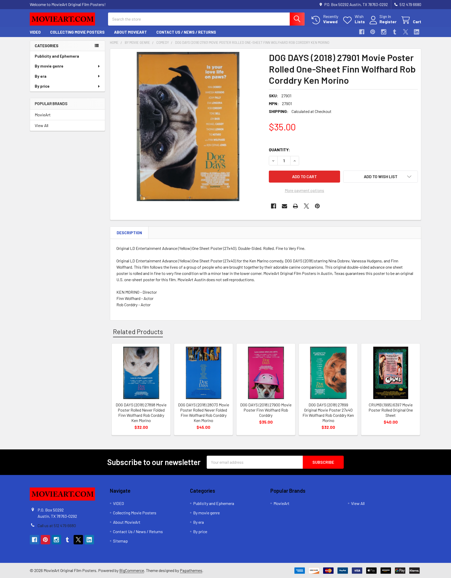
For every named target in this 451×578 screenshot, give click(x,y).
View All (41, 125)
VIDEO (35, 32)
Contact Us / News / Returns (186, 32)
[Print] (295, 206)
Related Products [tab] (138, 331)
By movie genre (49, 66)
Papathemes (191, 570)
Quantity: (279, 149)
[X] (405, 32)
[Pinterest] (372, 32)
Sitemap (120, 540)
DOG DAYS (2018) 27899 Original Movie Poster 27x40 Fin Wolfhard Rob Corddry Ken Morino (328, 412)
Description (129, 232)
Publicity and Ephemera (57, 56)
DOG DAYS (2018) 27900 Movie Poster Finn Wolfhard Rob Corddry (266, 410)
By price (42, 86)
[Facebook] (361, 32)
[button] (380, 177)
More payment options (304, 190)
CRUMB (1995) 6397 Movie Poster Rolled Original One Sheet (391, 410)
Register (387, 21)
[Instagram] (383, 32)
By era (40, 76)
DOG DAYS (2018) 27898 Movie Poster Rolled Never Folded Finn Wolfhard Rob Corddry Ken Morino (141, 412)
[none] (188, 126)
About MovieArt (130, 32)
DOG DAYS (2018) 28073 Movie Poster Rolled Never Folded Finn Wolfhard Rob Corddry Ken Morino (203, 412)
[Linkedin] (416, 32)
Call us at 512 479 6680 (57, 525)
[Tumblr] (394, 32)
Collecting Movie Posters (77, 32)
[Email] (284, 206)
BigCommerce (131, 570)
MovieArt (43, 114)
